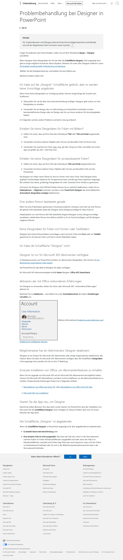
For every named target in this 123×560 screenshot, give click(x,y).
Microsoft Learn (47, 511)
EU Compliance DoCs (108, 552)
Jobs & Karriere (87, 507)
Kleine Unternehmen (9, 533)
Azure (4, 514)
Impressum (33, 552)
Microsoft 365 (43, 3)
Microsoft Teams (8, 530)
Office (53, 3)
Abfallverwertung (48, 488)
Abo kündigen (22, 552)
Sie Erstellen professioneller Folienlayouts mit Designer (42, 66)
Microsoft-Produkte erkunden (11, 492)
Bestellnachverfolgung (49, 484)
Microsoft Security (8, 511)
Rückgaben (46, 480)
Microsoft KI (6, 507)
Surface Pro (6, 469)
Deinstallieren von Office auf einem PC (39, 387)
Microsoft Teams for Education (92, 477)
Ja (70, 456)
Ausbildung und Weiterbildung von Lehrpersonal (97, 488)
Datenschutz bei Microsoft (90, 518)
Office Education (87, 484)
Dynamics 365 (7, 518)
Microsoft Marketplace (49, 522)
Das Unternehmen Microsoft (91, 511)
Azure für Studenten (89, 496)
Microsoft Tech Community (50, 518)
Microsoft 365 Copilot (9, 526)
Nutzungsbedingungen (56, 552)
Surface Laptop (7, 473)
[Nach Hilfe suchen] (111, 3)
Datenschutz (43, 552)
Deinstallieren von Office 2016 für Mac (76, 387)
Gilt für (24, 28)
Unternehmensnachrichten (90, 514)
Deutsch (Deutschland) (13, 540)
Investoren (86, 522)
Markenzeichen (70, 552)
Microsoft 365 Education (90, 480)
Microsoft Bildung (88, 469)
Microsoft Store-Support (50, 477)
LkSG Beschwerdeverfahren (91, 526)
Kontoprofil (46, 469)
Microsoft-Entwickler (49, 507)
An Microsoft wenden (9, 552)
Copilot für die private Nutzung (12, 484)
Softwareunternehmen (49, 530)
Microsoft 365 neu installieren (36, 393)
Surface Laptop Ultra (9, 477)
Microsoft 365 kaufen (74, 3)
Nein (85, 456)
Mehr (60, 3)
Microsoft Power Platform (50, 526)
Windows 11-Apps (8, 496)
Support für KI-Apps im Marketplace (53, 514)
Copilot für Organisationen (10, 480)
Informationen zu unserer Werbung (88, 552)
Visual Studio (47, 533)
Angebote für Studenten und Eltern (93, 492)
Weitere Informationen (49, 492)
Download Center (48, 473)
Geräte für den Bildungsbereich (92, 473)
